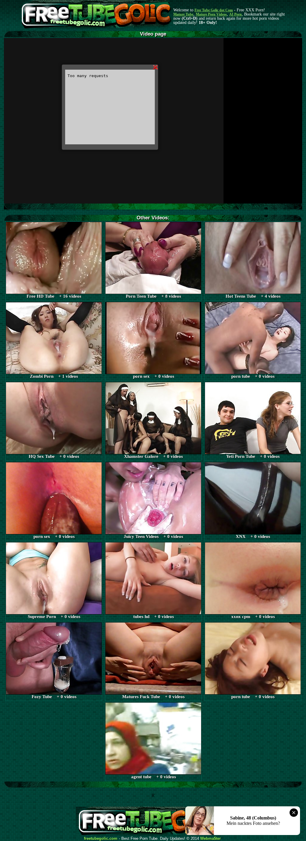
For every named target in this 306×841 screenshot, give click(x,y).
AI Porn (235, 14)
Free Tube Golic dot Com (214, 10)
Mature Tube (183, 14)
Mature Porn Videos (211, 14)
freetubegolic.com (100, 839)
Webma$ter (210, 839)
